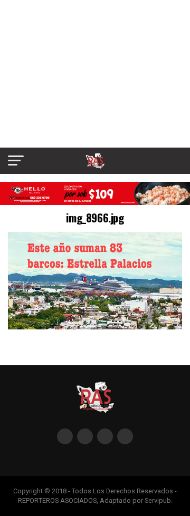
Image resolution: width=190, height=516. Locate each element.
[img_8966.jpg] (95, 327)
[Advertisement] (95, 74)
